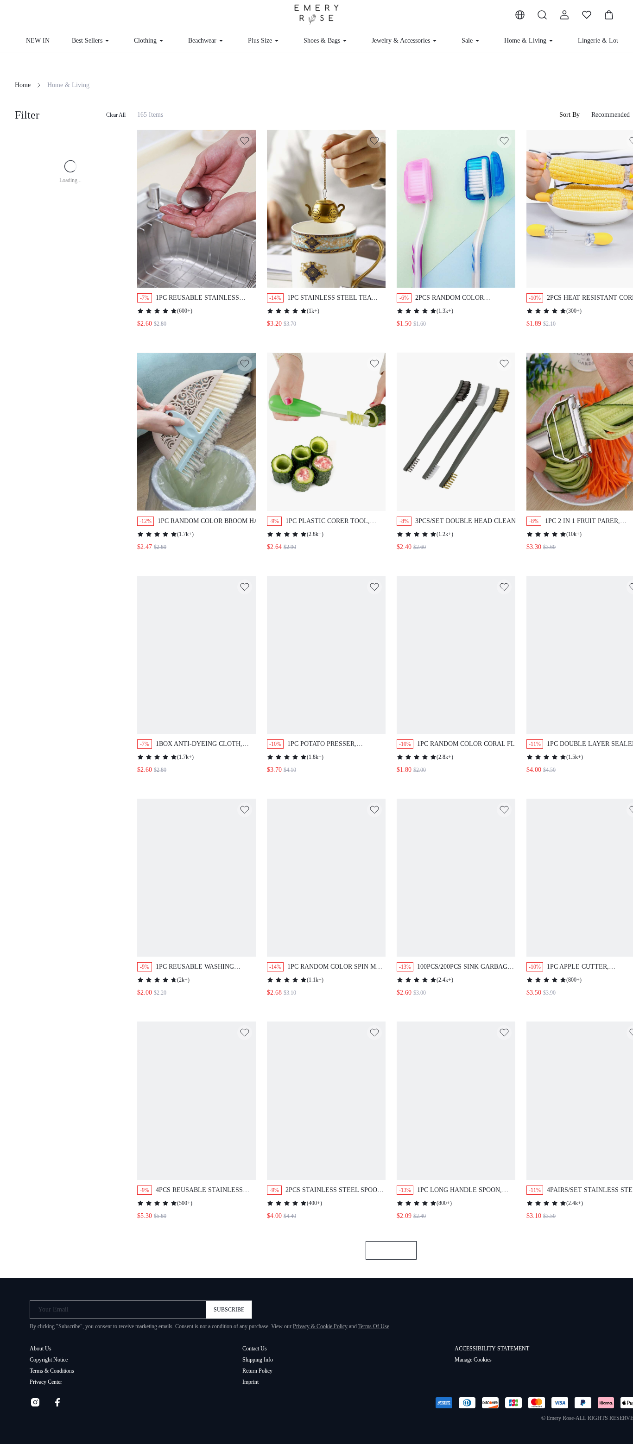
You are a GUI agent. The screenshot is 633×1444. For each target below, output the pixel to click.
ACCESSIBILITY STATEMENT (492, 1348)
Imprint (250, 1382)
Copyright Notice (49, 1359)
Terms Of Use (373, 1326)
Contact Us (254, 1348)
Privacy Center (46, 1382)
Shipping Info (257, 1359)
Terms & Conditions (52, 1371)
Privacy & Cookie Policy (320, 1326)
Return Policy (257, 1371)
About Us (40, 1348)
